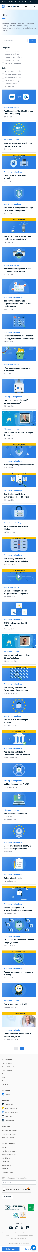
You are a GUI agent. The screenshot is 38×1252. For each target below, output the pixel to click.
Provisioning (9, 1104)
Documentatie (6, 1165)
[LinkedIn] (27, 1227)
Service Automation (11, 1108)
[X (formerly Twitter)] (22, 1227)
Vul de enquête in (28, 2)
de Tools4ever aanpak (13, 77)
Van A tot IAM (10, 87)
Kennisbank (6, 1158)
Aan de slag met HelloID (13, 71)
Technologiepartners (8, 1134)
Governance (9, 1116)
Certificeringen (7, 1070)
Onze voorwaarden (29, 1233)
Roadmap (5, 1168)
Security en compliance (13, 60)
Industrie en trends (12, 51)
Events (4, 1074)
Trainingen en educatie (9, 1151)
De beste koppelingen (13, 74)
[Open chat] (33, 1247)
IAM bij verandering (12, 80)
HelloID (7, 1094)
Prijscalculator (9, 1120)
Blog (3, 1077)
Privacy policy (6, 1233)
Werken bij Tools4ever (13, 63)
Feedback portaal (7, 1172)
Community (5, 1161)
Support (4, 1147)
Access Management (11, 1112)
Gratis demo (10, 1249)
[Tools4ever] (10, 6)
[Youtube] (11, 1228)
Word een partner (8, 1138)
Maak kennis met (11, 84)
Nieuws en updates (12, 54)
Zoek (32, 41)
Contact (28, 1249)
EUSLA (7, 1236)
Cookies (17, 1233)
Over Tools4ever (7, 1063)
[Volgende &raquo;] (22, 1048)
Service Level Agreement (19, 1238)
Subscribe (7, 1197)
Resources (5, 1081)
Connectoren (6, 1084)
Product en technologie (13, 57)
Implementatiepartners (9, 1131)
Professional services (9, 1154)
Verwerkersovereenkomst (25, 1236)
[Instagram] (16, 1227)
